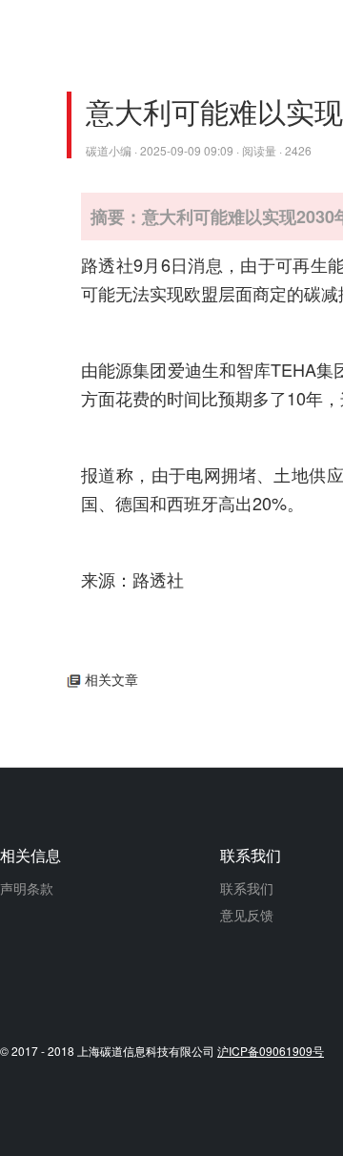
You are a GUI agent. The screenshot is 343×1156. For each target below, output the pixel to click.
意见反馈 (246, 914)
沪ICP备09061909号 (270, 1050)
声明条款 (26, 888)
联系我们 (246, 888)
